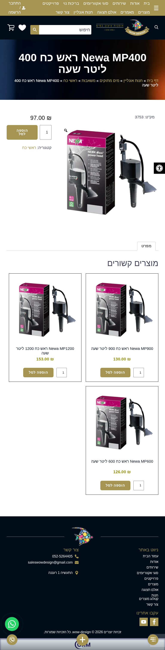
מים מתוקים (109, 80)
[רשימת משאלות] (22, 27)
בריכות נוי (71, 3)
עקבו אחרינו (147, 613)
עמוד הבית (150, 556)
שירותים (119, 3)
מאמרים (127, 12)
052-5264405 (62, 556)
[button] (159, 168)
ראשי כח (70, 80)
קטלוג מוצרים (148, 599)
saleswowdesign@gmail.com (50, 562)
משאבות (88, 80)
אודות (134, 3)
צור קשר (62, 12)
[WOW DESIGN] (123, 27)
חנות (154, 595)
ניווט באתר (148, 549)
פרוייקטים (51, 3)
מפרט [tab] (146, 246)
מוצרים (144, 12)
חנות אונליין (83, 12)
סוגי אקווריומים (95, 3)
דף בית (152, 80)
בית (147, 3)
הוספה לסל (22, 132)
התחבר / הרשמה (14, 7)
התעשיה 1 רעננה (60, 573)
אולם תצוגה (106, 12)
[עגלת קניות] (11, 27)
